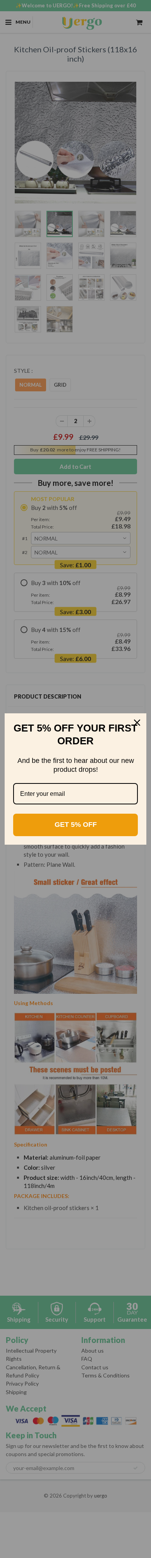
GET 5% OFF (76, 824)
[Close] (137, 722)
